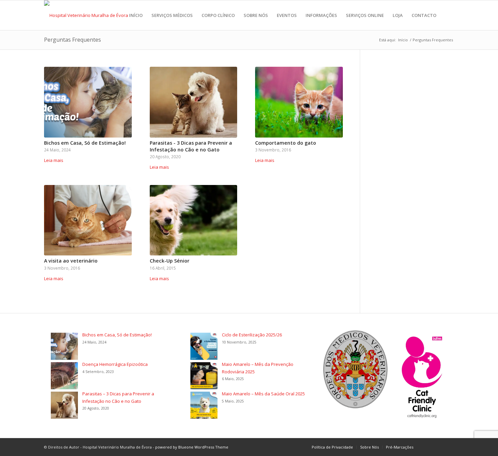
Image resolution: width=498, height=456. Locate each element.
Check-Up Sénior (169, 260)
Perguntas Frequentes (72, 39)
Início (403, 39)
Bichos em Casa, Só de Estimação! (85, 143)
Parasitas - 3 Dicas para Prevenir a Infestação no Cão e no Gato (191, 146)
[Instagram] (439, 447)
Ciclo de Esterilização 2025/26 (252, 335)
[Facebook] (428, 447)
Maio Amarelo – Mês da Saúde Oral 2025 (263, 394)
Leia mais (53, 160)
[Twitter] (449, 447)
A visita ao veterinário (71, 260)
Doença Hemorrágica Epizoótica (115, 364)
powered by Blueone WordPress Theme (191, 447)
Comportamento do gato (285, 143)
